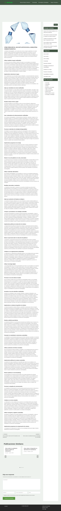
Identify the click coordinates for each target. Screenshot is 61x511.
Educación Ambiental (47, 63)
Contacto (46, 85)
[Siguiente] (37, 456)
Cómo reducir (46, 56)
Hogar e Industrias (48, 88)
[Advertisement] (30, 11)
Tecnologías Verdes (47, 76)
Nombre (5, 492)
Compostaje (34, 2)
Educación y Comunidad (49, 87)
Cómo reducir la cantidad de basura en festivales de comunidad (31, 436)
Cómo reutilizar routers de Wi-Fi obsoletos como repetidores (11, 436)
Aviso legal (47, 82)
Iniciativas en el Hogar (48, 69)
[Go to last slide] (5, 456)
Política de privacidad (49, 90)
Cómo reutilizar (46, 58)
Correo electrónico (19, 492)
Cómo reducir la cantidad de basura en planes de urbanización (11, 449)
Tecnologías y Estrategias (49, 94)
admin (7, 452)
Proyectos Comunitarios (48, 71)
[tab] (20, 467)
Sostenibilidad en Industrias (48, 74)
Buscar (55, 24)
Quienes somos (48, 91)
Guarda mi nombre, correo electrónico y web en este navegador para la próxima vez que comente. (19, 495)
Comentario (5, 479)
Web (30, 492)
